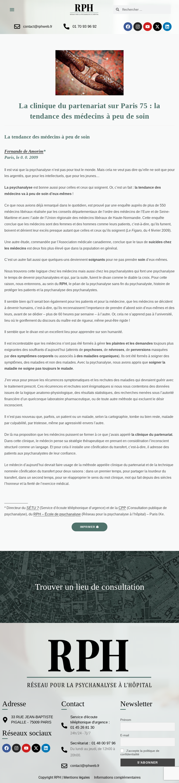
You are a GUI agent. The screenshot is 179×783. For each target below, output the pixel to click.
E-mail (124, 735)
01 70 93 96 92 (84, 26)
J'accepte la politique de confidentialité (139, 752)
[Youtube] (147, 26)
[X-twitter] (157, 26)
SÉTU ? (32, 508)
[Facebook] (128, 26)
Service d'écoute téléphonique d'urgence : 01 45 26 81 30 (90, 722)
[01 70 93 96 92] (66, 26)
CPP (122, 508)
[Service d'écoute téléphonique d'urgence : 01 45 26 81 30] (64, 725)
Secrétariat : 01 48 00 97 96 (92, 743)
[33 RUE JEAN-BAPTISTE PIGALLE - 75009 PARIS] (5, 720)
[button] (11, 9)
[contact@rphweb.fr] (17, 26)
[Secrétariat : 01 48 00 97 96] (64, 750)
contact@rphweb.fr (37, 26)
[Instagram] (137, 26)
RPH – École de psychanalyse (57, 514)
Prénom (125, 719)
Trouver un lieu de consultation (89, 587)
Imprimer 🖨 (89, 526)
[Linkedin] (167, 26)
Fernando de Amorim (23, 151)
